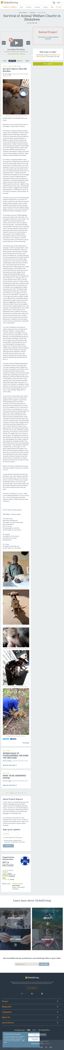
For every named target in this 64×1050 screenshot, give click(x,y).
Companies (37, 7)
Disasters (45, 7)
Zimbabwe (32, 12)
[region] (21, 1039)
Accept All (35, 1035)
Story (5, 60)
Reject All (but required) (35, 1039)
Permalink (26, 743)
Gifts (60, 7)
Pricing (41, 1047)
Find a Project (48, 64)
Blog (52, 7)
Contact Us (47, 1043)
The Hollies (6, 514)
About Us (6, 1017)
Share (27, 60)
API (46, 1047)
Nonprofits (29, 7)
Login (58, 2)
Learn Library (8, 1023)
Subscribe (44, 964)
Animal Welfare (23, 12)
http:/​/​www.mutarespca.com (8, 874)
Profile (12, 879)
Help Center (32, 988)
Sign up (8, 845)
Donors (5, 1001)
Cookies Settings (35, 1043)
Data (50, 1047)
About (21, 7)
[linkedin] (42, 993)
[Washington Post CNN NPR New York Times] (32, 1030)
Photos (19, 60)
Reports (12, 60)
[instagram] (32, 993)
